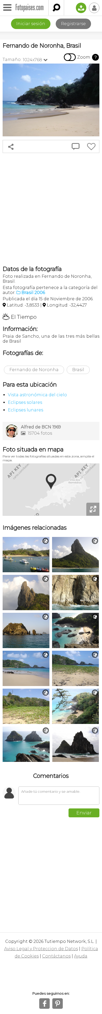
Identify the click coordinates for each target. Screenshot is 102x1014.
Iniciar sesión (30, 23)
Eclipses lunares (25, 409)
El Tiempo (20, 317)
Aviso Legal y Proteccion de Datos (41, 948)
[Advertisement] (51, 209)
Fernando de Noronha (34, 369)
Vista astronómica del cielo (37, 394)
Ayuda (80, 956)
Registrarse (73, 23)
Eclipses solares (25, 402)
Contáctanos (56, 956)
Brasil (78, 369)
